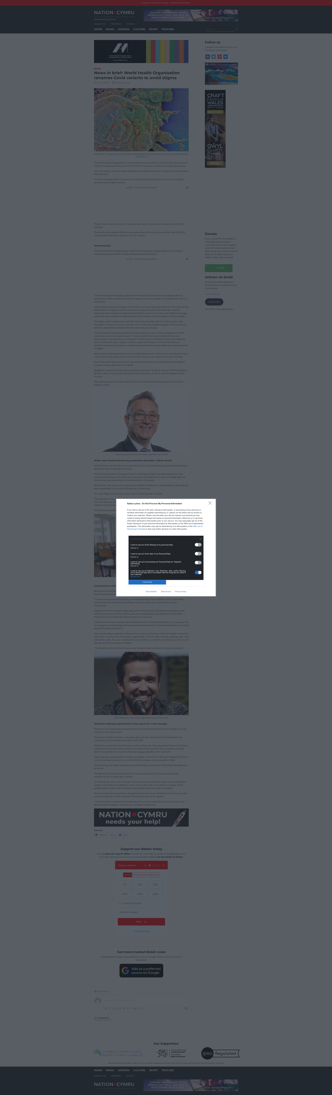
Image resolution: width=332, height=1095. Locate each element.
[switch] (198, 544)
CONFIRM (147, 582)
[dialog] (166, 547)
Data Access (166, 591)
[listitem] (166, 539)
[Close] (210, 503)
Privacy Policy (180, 591)
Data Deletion (151, 591)
